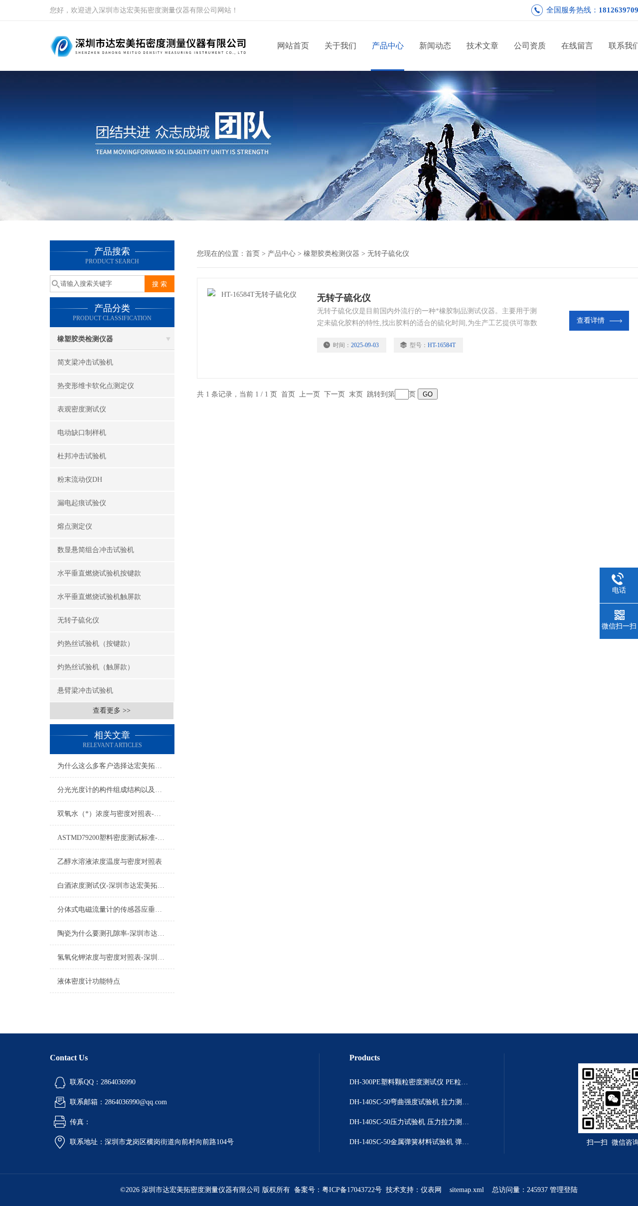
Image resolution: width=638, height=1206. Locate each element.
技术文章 (482, 45)
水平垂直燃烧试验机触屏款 (99, 597)
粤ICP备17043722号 (352, 1190)
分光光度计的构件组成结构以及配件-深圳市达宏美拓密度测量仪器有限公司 (115, 790)
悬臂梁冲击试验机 (85, 690)
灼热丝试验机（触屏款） (95, 667)
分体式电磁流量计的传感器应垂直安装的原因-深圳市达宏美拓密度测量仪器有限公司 (115, 909)
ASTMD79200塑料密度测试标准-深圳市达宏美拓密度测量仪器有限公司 (115, 837)
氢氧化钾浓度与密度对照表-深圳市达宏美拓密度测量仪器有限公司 (115, 957)
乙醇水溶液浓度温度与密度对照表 (109, 861)
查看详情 (591, 320)
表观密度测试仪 (81, 409)
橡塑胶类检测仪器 (85, 339)
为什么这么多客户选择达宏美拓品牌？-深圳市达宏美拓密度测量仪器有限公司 (115, 766)
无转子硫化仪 (78, 620)
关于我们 (340, 45)
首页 (253, 253)
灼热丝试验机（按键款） (95, 643)
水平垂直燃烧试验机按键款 (99, 573)
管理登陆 (564, 1190)
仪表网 (431, 1190)
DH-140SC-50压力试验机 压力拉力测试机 (411, 1122)
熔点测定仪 (74, 526)
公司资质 (530, 45)
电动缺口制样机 (81, 432)
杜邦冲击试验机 (81, 456)
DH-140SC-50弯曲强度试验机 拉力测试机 (411, 1102)
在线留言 (577, 45)
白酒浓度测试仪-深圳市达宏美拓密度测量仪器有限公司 (115, 885)
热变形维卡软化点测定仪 (95, 386)
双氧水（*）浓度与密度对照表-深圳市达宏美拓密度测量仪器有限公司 (115, 813)
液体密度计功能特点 (88, 981)
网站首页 (293, 45)
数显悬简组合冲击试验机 (95, 550)
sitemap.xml (467, 1190)
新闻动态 (435, 45)
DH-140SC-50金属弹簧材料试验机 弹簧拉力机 (411, 1142)
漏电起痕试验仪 (81, 503)
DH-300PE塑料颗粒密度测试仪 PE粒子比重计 (411, 1082)
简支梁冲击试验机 (85, 362)
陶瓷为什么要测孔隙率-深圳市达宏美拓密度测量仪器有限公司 (115, 933)
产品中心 (388, 45)
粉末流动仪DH (79, 479)
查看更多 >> (112, 710)
